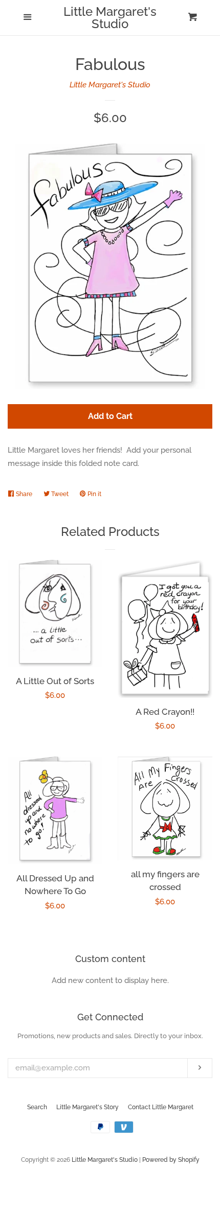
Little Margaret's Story (87, 1107)
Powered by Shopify (171, 1159)
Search (37, 1107)
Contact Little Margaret (160, 1107)
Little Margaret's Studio (110, 18)
